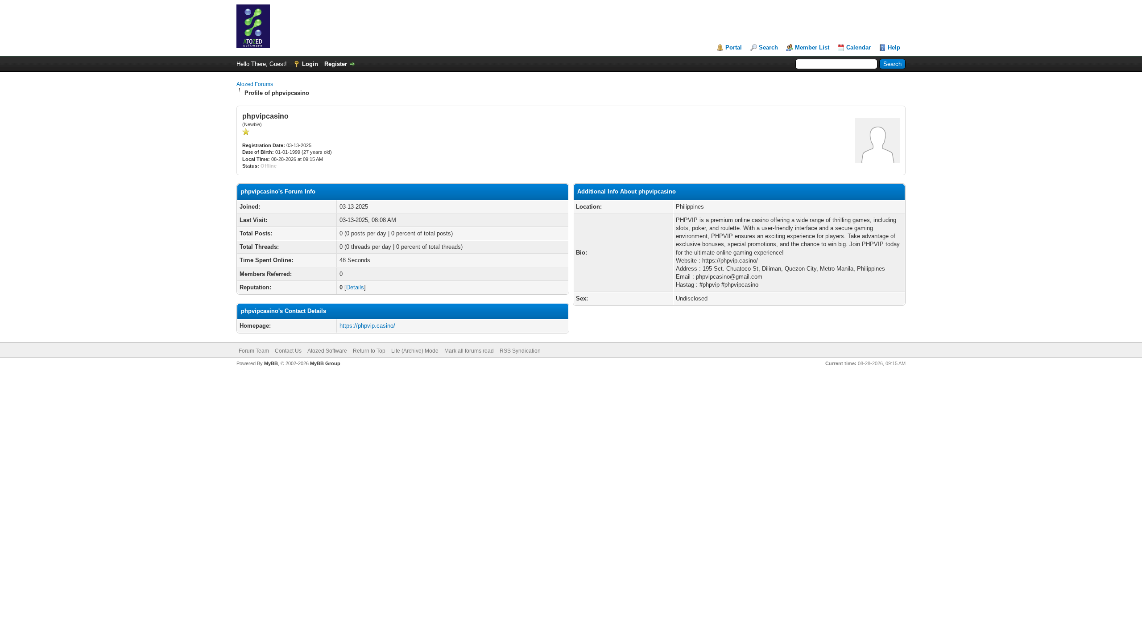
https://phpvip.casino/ (367, 325)
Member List (812, 47)
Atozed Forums (254, 84)
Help (894, 47)
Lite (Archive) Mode (415, 351)
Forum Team (254, 351)
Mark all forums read (469, 351)
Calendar (858, 47)
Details (355, 287)
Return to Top (369, 351)
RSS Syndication (520, 351)
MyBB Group (325, 363)
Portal (733, 47)
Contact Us (288, 351)
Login (310, 64)
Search (768, 47)
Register (335, 64)
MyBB (271, 363)
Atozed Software (327, 351)
